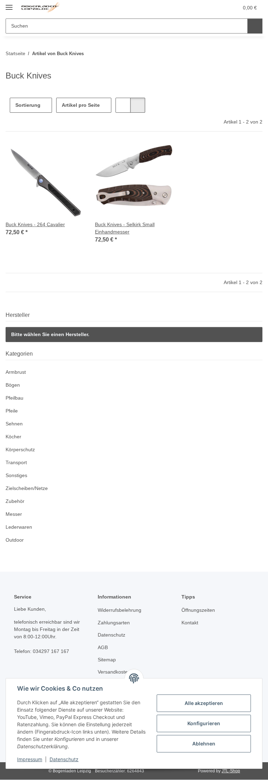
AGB (103, 647)
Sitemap (107, 659)
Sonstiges (16, 475)
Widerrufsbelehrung (119, 610)
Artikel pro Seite (81, 105)
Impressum (29, 759)
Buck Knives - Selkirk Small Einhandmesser (125, 228)
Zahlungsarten (114, 622)
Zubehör (15, 501)
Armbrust (16, 372)
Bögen (13, 385)
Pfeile (12, 411)
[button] (205, 8)
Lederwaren (19, 527)
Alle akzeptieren (204, 703)
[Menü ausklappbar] (9, 4)
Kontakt (189, 622)
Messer (14, 514)
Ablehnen (203, 743)
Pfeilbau (14, 398)
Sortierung (27, 105)
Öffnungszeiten (198, 610)
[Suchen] (254, 26)
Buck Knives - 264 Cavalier (35, 224)
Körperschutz (20, 449)
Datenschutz (64, 759)
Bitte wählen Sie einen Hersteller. (50, 334)
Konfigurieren (203, 723)
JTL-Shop (231, 770)
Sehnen (14, 423)
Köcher (13, 436)
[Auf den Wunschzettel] (72, 154)
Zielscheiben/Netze (27, 488)
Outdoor (15, 540)
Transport (16, 462)
